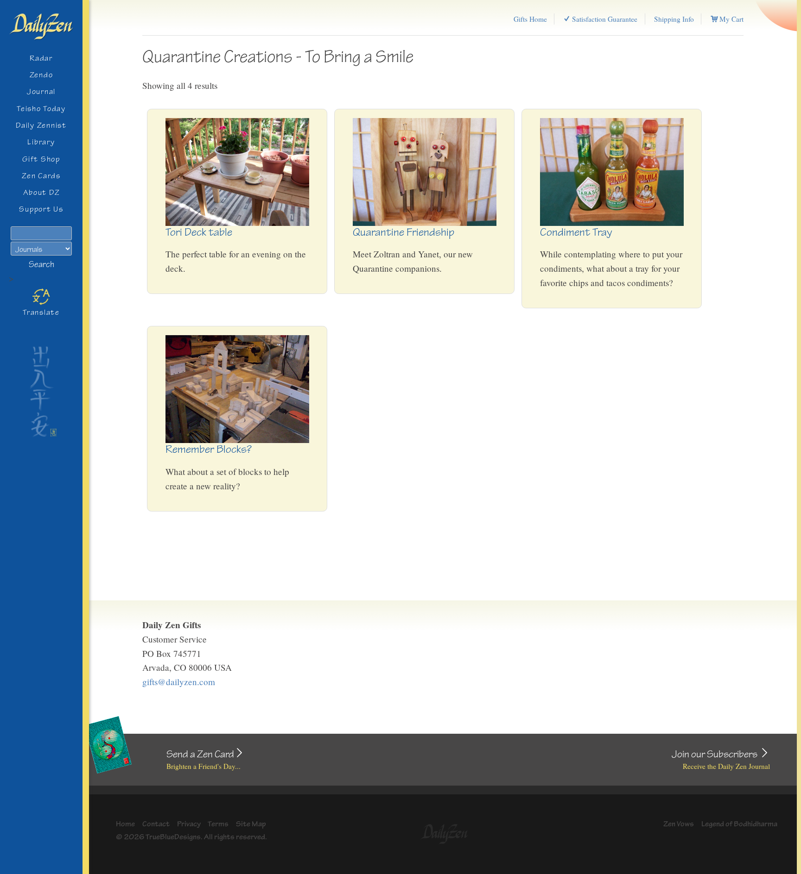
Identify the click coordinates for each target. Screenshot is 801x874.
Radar (41, 58)
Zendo (41, 75)
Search (41, 264)
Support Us (41, 209)
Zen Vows (678, 824)
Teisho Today (41, 108)
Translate (41, 312)
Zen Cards (41, 176)
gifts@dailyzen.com (178, 681)
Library (41, 142)
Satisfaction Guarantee (603, 19)
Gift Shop (41, 159)
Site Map (251, 824)
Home (125, 824)
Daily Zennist (41, 125)
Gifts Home (530, 19)
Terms (218, 824)
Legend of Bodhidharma (739, 824)
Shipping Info (674, 19)
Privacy (189, 824)
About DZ (41, 192)
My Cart (731, 19)
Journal (41, 91)
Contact (156, 824)
